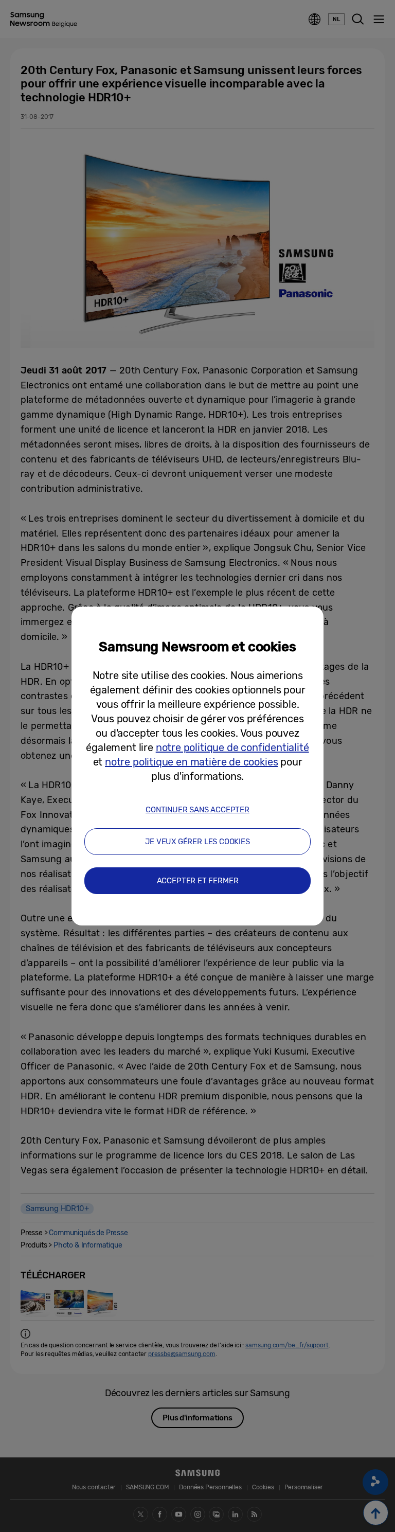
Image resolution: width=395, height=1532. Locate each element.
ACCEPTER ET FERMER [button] (198, 880)
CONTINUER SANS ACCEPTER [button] (197, 809)
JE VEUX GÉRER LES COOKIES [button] (197, 841)
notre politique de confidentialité (232, 747)
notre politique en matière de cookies (191, 762)
